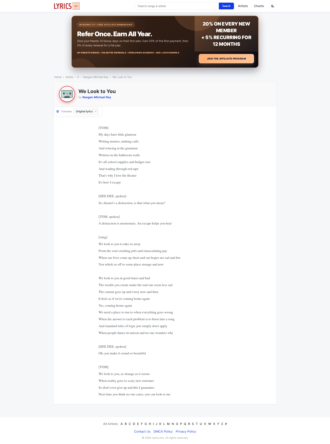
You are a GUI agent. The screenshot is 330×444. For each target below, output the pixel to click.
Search (226, 6)
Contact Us (142, 431)
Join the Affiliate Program (226, 58)
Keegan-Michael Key (95, 77)
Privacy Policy (186, 431)
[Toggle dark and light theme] (273, 6)
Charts (259, 6)
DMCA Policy (163, 431)
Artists (243, 6)
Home (57, 77)
